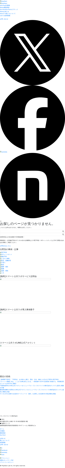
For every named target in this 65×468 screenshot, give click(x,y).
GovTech (3, 435)
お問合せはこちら (5, 246)
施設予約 (4, 256)
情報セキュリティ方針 (7, 460)
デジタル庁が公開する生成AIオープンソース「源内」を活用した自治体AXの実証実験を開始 (28, 394)
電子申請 (4, 252)
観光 (2, 264)
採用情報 (5, 15)
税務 (2, 269)
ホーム (2, 429)
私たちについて (7, 13)
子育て (3, 262)
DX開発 (5, 5)
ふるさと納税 (5, 258)
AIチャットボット (6, 254)
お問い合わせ (4, 444)
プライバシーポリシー (7, 462)
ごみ (2, 273)
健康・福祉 (4, 266)
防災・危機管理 (6, 260)
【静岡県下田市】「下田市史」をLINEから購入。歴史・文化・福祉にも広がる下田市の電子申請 (29, 379)
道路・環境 (4, 271)
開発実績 (4, 7)
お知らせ (4, 11)
